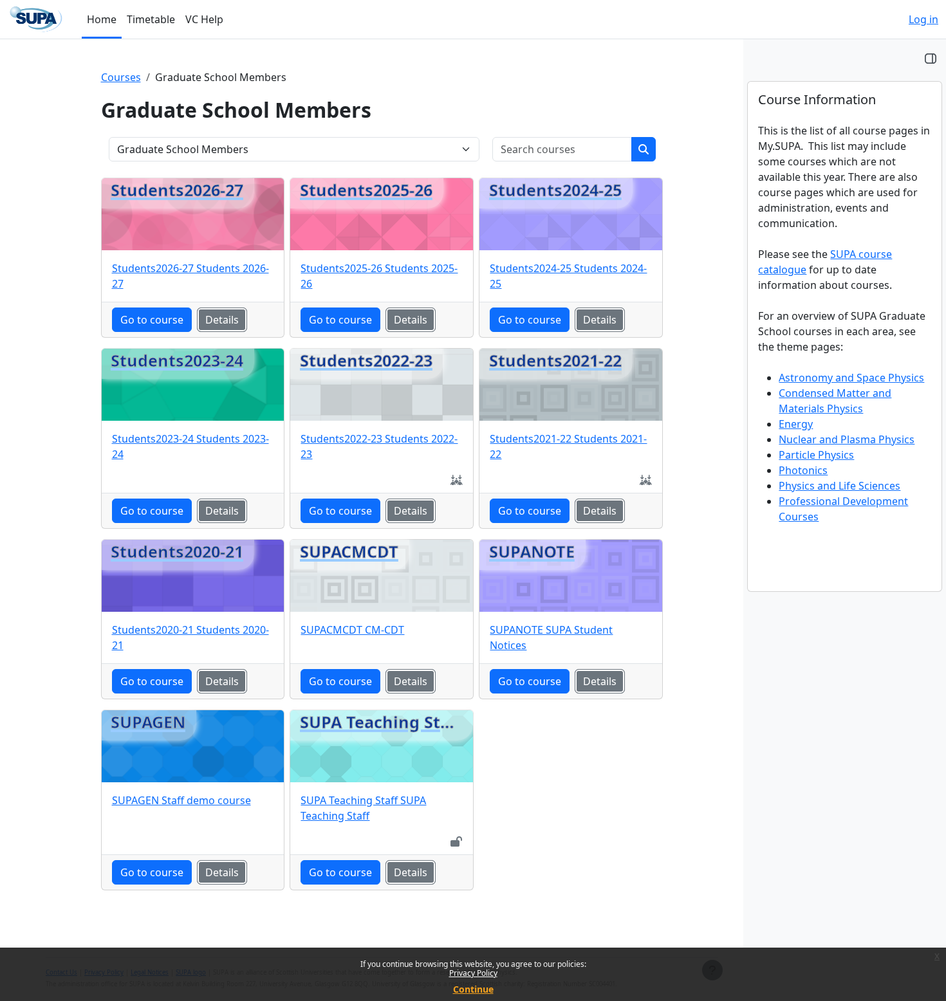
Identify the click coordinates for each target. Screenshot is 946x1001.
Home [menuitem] (101, 19)
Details (222, 320)
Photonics (803, 470)
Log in (923, 19)
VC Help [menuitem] (204, 19)
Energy (796, 424)
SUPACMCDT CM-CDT (352, 630)
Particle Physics (816, 455)
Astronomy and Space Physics (851, 378)
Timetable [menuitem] (151, 19)
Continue (473, 989)
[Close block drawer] (930, 58)
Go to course (151, 320)
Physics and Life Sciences (839, 486)
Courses (121, 77)
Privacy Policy (473, 973)
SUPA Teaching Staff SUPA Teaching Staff (363, 808)
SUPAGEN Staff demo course (181, 800)
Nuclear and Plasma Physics (846, 439)
